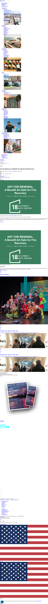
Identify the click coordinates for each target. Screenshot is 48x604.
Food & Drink (4, 48)
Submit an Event (4, 154)
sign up (1, 375)
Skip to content (2, 0)
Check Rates (6, 93)
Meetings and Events (5, 501)
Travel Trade (4, 5)
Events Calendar (14, 171)
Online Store (4, 513)
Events (3, 72)
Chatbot (3, 507)
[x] (25, 489)
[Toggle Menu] (0, 161)
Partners (3, 503)
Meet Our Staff (4, 510)
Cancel (2, 162)
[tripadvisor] (2, 497)
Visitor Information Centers (14, 499)
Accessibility (4, 506)
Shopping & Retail (4, 132)
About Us (3, 508)
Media (3, 505)
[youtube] (2, 492)
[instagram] (2, 490)
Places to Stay (4, 90)
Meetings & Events (5, 6)
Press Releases (4, 504)
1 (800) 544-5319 (2, 499)
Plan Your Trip (4, 108)
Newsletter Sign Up (3, 524)
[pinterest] (2, 495)
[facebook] (2, 433)
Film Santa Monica (5, 3)
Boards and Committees (5, 511)
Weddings (3, 4)
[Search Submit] (9, 1)
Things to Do (4, 25)
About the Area (4, 8)
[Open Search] (4, 160)
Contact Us (7, 499)
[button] (24, 580)
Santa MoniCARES (5, 509)
